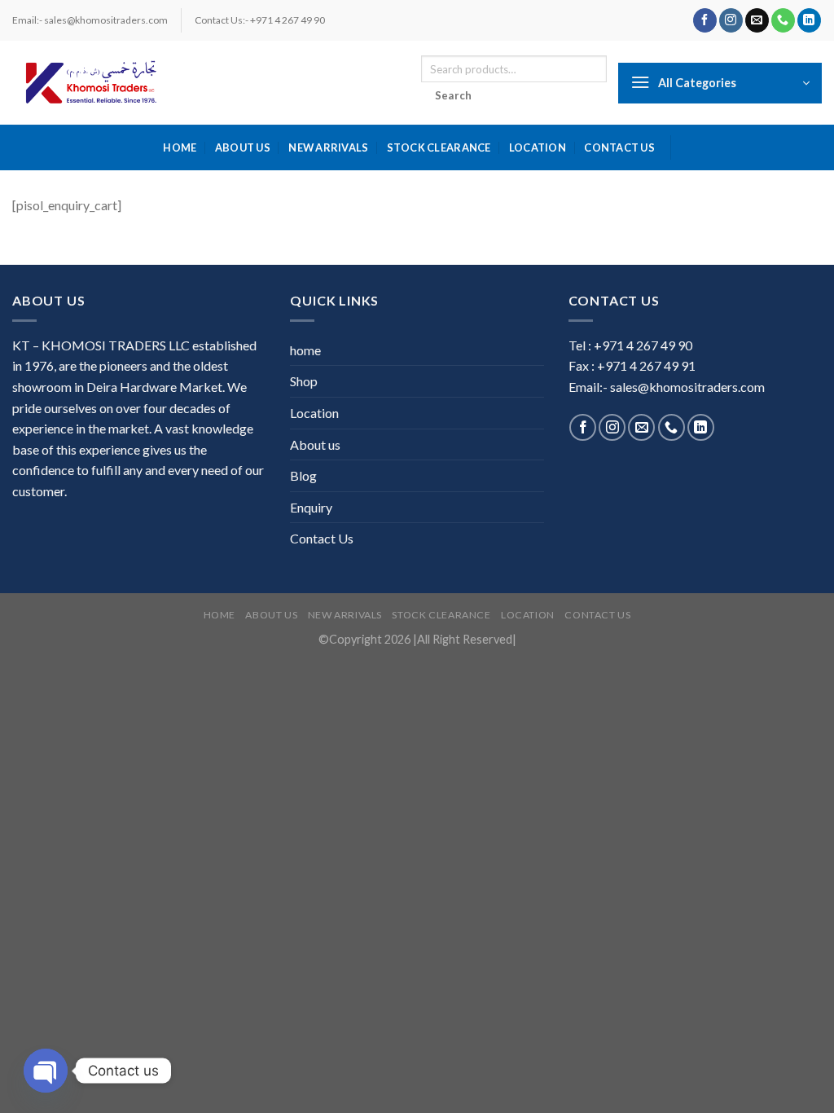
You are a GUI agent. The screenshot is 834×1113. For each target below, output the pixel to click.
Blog (303, 475)
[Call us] (783, 20)
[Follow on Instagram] (731, 20)
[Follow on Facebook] (705, 20)
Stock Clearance (439, 147)
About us (242, 147)
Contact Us (619, 147)
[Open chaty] (46, 1071)
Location (537, 147)
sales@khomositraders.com (687, 386)
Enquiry (311, 507)
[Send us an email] (757, 20)
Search (453, 95)
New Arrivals (328, 147)
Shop (304, 381)
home (179, 147)
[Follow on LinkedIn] (809, 20)
